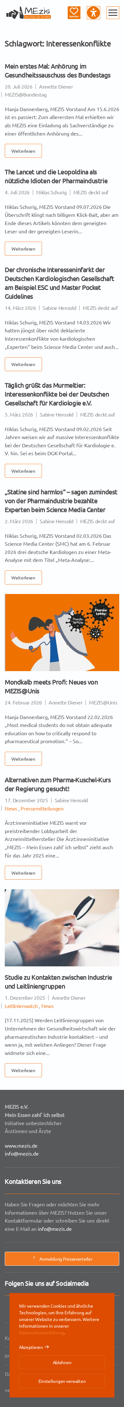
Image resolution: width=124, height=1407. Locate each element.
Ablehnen (62, 1362)
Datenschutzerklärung (41, 1332)
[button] (113, 12)
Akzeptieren (31, 1347)
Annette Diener (56, 86)
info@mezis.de (22, 1153)
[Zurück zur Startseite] (28, 12)
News (11, 808)
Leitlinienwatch (21, 1006)
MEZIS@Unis (103, 702)
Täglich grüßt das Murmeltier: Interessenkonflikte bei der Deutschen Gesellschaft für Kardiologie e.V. (57, 394)
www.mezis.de (21, 1145)
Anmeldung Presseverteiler (65, 1259)
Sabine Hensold (59, 307)
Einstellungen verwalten (62, 1381)
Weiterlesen (23, 151)
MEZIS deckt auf (90, 192)
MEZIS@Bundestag (25, 94)
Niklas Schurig (51, 192)
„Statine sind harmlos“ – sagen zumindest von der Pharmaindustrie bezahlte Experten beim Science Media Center (61, 500)
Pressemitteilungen (42, 808)
